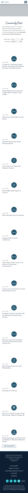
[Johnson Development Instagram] (7, 482)
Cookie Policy (22, 489)
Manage (14, 476)
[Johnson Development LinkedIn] (15, 482)
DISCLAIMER (14, 465)
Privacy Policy (14, 489)
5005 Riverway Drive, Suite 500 (14, 457)
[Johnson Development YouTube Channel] (18, 482)
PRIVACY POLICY (14, 468)
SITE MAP (14, 473)
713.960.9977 (14, 460)
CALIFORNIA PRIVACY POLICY (14, 471)
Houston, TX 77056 (14, 459)
